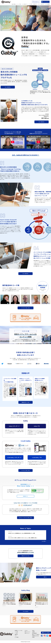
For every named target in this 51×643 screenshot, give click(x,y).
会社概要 (33, 631)
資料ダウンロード (27, 633)
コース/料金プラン (25, 4)
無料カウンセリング (27, 631)
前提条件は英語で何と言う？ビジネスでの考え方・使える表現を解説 (25, 604)
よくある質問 (47, 4)
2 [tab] (4, 29)
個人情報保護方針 (34, 633)
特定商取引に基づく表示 (35, 635)
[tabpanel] (25, 18)
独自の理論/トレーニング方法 (16, 4)
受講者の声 (35, 4)
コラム (39, 4)
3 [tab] (7, 29)
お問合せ (33, 630)
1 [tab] (2, 29)
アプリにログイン (46, 1)
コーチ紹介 (30, 4)
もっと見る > (44, 541)
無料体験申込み (36, 1)
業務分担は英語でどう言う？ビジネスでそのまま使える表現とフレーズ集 (41, 604)
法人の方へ (42, 4)
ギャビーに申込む (47, 632)
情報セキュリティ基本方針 (35, 634)
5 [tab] (11, 29)
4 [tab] (9, 29)
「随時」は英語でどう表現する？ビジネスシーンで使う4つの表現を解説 (9, 604)
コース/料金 (16, 631)
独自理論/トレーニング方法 (18, 630)
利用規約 (33, 637)
